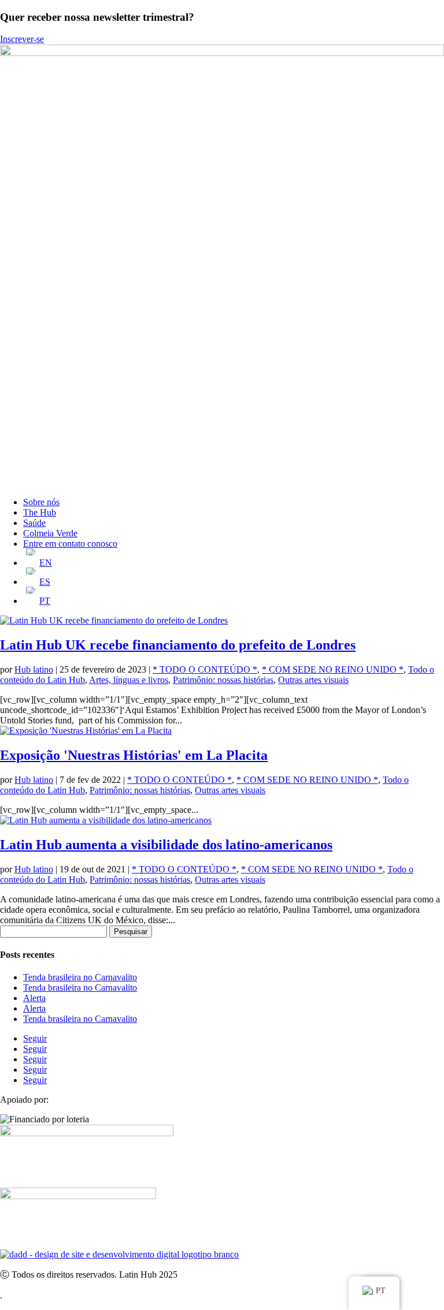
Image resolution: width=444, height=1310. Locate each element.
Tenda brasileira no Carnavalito (80, 977)
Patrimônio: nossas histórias (223, 680)
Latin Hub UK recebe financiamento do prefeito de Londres (178, 644)
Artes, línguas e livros (128, 680)
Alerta (34, 998)
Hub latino (33, 669)
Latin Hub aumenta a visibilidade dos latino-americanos (166, 844)
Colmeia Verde (50, 533)
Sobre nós (41, 502)
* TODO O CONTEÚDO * (205, 669)
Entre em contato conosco (70, 543)
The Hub (39, 512)
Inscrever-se (22, 39)
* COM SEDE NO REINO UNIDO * (333, 669)
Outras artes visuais (313, 680)
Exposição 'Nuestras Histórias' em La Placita (134, 755)
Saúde (34, 523)
